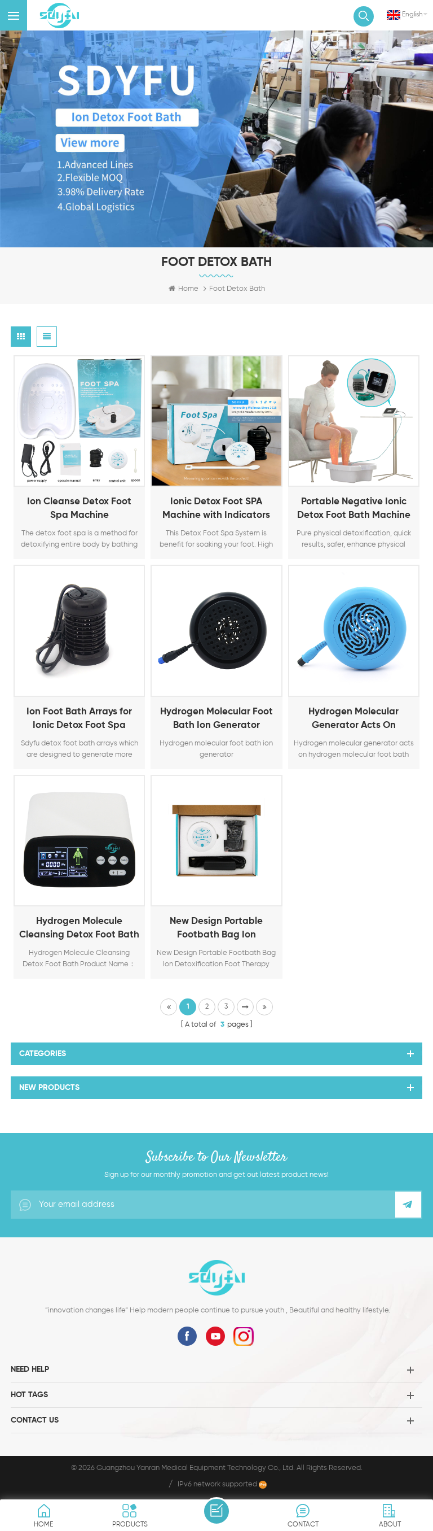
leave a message (216, 1511)
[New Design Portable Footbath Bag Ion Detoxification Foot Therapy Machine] (216, 840)
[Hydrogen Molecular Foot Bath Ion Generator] (216, 630)
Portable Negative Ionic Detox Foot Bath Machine (353, 508)
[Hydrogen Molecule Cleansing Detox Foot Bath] (79, 840)
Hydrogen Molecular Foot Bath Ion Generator (216, 718)
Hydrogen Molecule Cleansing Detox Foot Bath (79, 928)
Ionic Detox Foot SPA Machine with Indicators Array (216, 509)
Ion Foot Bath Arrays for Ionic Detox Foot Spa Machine (79, 719)
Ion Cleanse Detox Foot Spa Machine (79, 508)
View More (65, 475)
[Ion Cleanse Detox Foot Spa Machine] (79, 421)
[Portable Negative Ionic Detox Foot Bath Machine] (353, 421)
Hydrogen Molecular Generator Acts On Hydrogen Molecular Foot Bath (353, 719)
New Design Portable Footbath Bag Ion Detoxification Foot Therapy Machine (216, 929)
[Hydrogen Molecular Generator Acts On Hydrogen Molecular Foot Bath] (353, 630)
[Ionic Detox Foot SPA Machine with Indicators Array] (216, 421)
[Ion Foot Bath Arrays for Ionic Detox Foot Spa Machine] (79, 630)
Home (188, 289)
